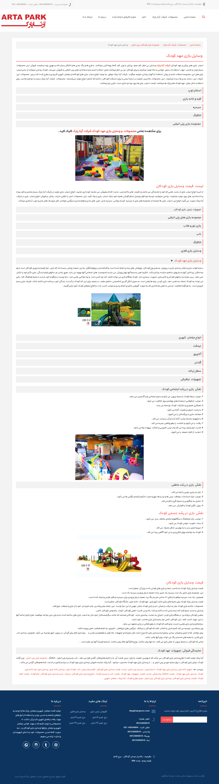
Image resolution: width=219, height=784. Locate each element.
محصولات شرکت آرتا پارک (164, 17)
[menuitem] (186, 17)
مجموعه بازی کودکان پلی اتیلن (145, 45)
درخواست (166, 719)
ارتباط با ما (87, 17)
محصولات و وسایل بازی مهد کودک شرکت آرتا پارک (104, 131)
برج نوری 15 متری (77, 723)
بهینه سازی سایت (182, 776)
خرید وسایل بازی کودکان (52, 674)
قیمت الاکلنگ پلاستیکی (163, 674)
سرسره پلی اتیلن (135, 669)
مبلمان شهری (110, 678)
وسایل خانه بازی (56, 669)
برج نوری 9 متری (77, 717)
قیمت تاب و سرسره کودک (107, 674)
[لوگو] (24, 20)
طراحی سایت (198, 776)
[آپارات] (56, 745)
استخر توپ (149, 669)
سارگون (165, 776)
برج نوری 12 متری (99, 723)
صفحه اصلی (189, 17)
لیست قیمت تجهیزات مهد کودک (136, 674)
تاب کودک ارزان (73, 669)
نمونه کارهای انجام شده (124, 17)
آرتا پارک (121, 678)
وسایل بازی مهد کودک (187, 261)
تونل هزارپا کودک (135, 678)
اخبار (144, 17)
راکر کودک (34, 674)
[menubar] (135, 17)
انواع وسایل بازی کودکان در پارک (79, 674)
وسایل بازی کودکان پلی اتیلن (157, 678)
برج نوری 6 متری (99, 717)
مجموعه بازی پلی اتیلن (36, 658)
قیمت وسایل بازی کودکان (184, 678)
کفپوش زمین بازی (98, 711)
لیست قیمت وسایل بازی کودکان (179, 186)
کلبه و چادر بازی (88, 669)
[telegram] (46, 745)
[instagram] (36, 745)
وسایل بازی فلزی (77, 711)
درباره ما (102, 17)
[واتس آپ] (26, 745)
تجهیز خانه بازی (185, 669)
